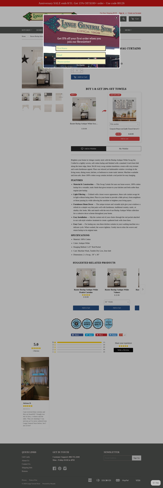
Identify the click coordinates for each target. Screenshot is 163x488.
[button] (116, 17)
